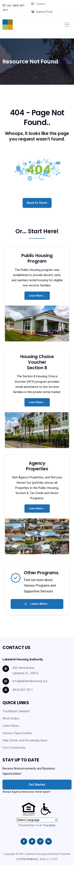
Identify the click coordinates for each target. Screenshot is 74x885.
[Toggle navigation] (67, 24)
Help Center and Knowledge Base (24, 740)
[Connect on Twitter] (32, 841)
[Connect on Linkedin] (48, 841)
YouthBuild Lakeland (15, 711)
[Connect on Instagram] (40, 841)
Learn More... (37, 295)
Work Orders (10, 718)
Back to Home (37, 203)
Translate (49, 825)
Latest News (10, 726)
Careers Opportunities (17, 733)
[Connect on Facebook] (24, 841)
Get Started (37, 784)
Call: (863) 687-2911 (13, 8)
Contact (40, 3)
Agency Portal (44, 11)
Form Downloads (13, 747)
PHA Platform (29, 859)
